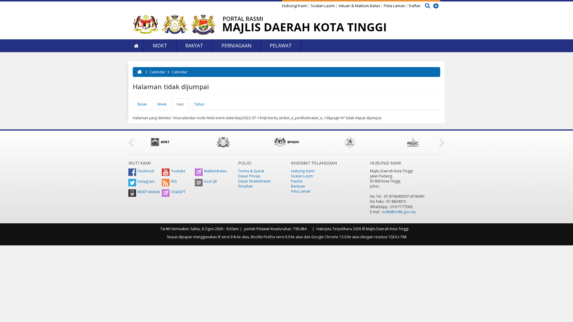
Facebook (146, 171)
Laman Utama (136, 45)
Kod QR (210, 181)
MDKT (160, 45)
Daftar (414, 5)
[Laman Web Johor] (223, 142)
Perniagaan (236, 45)
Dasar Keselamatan (254, 181)
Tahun (199, 104)
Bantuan (298, 186)
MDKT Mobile (149, 191)
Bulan (142, 104)
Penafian (245, 186)
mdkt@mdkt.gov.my (399, 211)
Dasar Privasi (249, 176)
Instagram (146, 181)
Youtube (178, 171)
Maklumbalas (215, 171)
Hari (183, 106)
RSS (174, 181)
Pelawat (281, 45)
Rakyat (194, 45)
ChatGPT (178, 191)
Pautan (297, 181)
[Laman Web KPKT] (160, 142)
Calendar (157, 72)
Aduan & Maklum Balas (359, 5)
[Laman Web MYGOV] (286, 142)
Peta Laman (394, 5)
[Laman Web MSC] (413, 142)
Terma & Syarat (251, 171)
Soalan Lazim (323, 5)
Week (162, 104)
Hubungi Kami (294, 5)
